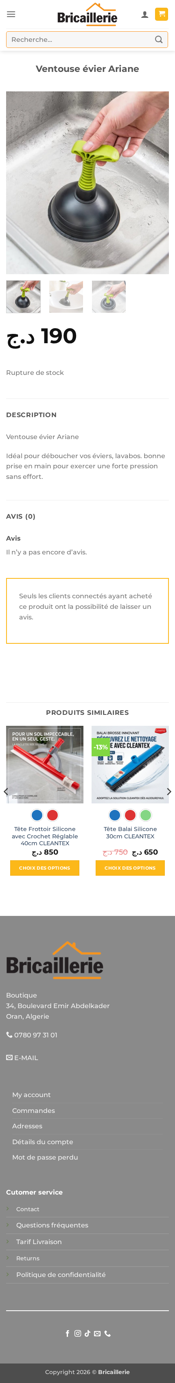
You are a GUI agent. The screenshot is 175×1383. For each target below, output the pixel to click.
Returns (27, 1258)
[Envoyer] (159, 40)
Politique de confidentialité (61, 1275)
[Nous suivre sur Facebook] (67, 1334)
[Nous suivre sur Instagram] (77, 1334)
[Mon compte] (145, 14)
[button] (11, 14)
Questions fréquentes (52, 1225)
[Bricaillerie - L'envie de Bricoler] (87, 14)
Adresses (27, 1126)
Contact (27, 1209)
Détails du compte (42, 1142)
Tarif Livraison (39, 1242)
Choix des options (44, 868)
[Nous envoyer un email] (97, 1334)
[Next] (155, 182)
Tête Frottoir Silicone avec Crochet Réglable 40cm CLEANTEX (45, 836)
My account (31, 1095)
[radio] (37, 815)
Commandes (33, 1111)
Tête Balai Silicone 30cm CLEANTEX (130, 833)
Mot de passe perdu (45, 1157)
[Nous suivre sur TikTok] (87, 1334)
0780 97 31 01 (35, 1035)
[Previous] (19, 182)
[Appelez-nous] (107, 1334)
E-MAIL (25, 1058)
